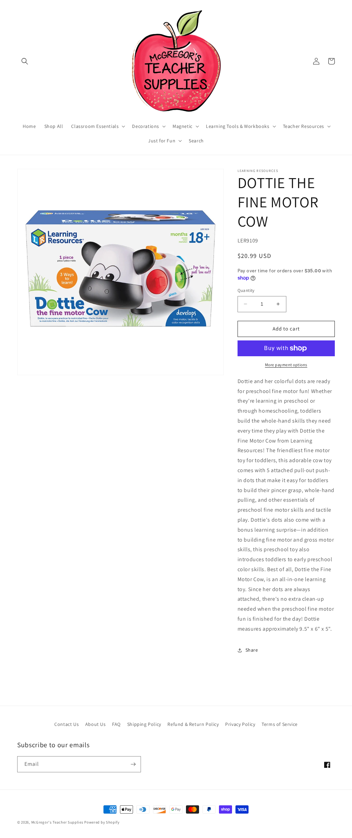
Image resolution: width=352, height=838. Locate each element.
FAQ (116, 724)
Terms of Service (280, 724)
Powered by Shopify (102, 822)
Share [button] (251, 650)
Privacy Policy (240, 724)
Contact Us (66, 724)
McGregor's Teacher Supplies (57, 822)
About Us (95, 724)
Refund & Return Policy (193, 724)
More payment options (286, 364)
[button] (24, 61)
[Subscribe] (133, 764)
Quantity (246, 290)
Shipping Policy (144, 724)
